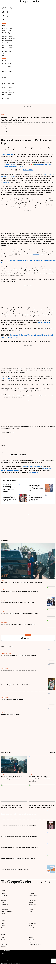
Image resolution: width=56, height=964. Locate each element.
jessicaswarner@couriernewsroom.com (33, 466)
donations (36, 254)
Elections (4, 38)
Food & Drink (32, 923)
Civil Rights (4, 895)
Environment (11, 38)
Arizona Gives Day (7, 154)
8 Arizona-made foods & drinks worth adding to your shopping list (19, 836)
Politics (10, 47)
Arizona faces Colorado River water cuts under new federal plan (18, 655)
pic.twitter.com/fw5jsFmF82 (14, 166)
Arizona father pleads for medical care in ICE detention (16, 685)
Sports (4, 55)
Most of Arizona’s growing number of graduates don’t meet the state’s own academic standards (9, 488)
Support (3, 953)
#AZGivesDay (10, 164)
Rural (9, 51)
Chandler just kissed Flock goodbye (10, 714)
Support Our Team (34, 942)
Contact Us (4, 944)
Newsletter (11, 83)
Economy (5, 36)
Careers (3, 956)
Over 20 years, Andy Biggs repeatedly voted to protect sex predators (19, 591)
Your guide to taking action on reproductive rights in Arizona (17, 602)
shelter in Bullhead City (45, 322)
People (4, 71)
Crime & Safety (33, 895)
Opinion (10, 81)
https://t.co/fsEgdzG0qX (42, 164)
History (4, 69)
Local (3, 920)
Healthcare (5, 40)
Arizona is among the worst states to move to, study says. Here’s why (19, 613)
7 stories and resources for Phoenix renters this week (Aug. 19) (18, 858)
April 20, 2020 (28, 170)
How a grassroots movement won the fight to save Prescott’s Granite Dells (35, 498)
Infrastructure (11, 42)
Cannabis (10, 28)
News (9, 69)
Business (4, 28)
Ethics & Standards (5, 950)
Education (10, 36)
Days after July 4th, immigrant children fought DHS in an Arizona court (36, 487)
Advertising (5, 98)
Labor (4, 45)
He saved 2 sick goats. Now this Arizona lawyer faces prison (21, 582)
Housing (10, 40)
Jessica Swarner (5, 127)
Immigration (5, 42)
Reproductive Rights (7, 600)
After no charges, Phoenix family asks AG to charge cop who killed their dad (9, 498)
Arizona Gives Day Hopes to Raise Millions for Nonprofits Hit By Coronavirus (28, 261)
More (3, 934)
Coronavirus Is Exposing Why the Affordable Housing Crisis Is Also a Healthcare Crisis (27, 336)
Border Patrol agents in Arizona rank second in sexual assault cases (19, 670)
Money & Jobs (5, 909)
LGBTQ (10, 45)
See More (52, 752)
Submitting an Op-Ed (11, 94)
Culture (4, 63)
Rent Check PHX (33, 472)
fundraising (5, 182)
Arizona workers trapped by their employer (12, 699)
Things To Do (32, 927)
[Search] (10, 7)
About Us (3, 939)
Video (4, 81)
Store (3, 87)
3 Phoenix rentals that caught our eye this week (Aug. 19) (16, 869)
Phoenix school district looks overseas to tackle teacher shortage (18, 624)
